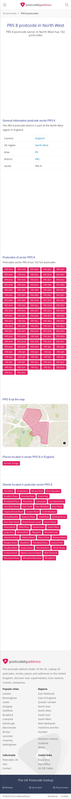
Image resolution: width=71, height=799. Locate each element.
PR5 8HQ (21, 341)
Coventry (8, 740)
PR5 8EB (34, 315)
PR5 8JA (47, 346)
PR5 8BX (22, 300)
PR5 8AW (8, 284)
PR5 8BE (22, 289)
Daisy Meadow (11, 516)
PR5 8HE (9, 336)
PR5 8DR (9, 310)
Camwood (41, 501)
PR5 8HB (47, 331)
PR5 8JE (21, 351)
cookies (64, 796)
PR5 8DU (47, 310)
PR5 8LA (34, 362)
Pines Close (43, 537)
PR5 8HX (22, 346)
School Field (57, 542)
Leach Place (53, 527)
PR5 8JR (21, 357)
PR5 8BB (60, 284)
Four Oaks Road (11, 522)
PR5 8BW (8, 300)
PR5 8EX (9, 331)
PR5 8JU (60, 357)
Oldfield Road (28, 537)
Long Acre (9, 532)
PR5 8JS (34, 357)
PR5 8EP (60, 320)
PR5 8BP (22, 295)
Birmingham (10, 698)
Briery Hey (43, 496)
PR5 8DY (9, 315)
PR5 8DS (22, 310)
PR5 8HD (60, 331)
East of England (47, 698)
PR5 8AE (47, 269)
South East (44, 715)
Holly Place (24, 527)
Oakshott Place (11, 537)
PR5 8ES (34, 326)
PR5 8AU (60, 279)
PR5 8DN (47, 305)
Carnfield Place (56, 501)
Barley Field (37, 491)
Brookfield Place (11, 501)
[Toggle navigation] (5, 5)
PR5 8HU (8, 346)
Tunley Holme (10, 552)
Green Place (50, 522)
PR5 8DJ (21, 305)
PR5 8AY (34, 284)
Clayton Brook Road (13, 511)
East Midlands (46, 693)
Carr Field (27, 506)
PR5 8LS (8, 372)
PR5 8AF (60, 269)
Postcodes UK (10, 759)
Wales (41, 747)
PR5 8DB (34, 300)
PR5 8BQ (34, 295)
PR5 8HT (60, 341)
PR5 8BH (60, 289)
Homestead (38, 527)
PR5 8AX (22, 284)
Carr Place (57, 506)
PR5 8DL (34, 305)
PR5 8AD (34, 269)
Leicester (8, 736)
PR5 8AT (47, 279)
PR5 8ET (47, 326)
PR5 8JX (8, 362)
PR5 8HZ (35, 346)
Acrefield (8, 491)
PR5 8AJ (21, 274)
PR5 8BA (47, 284)
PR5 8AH (8, 274)
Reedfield (24, 542)
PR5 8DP (60, 305)
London (7, 693)
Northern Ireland (48, 738)
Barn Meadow (53, 491)
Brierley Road (27, 496)
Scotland (43, 743)
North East (44, 706)
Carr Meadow (42, 506)
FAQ (5, 764)
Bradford (8, 715)
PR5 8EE (60, 315)
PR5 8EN (47, 320)
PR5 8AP (60, 274)
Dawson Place (28, 516)
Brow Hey (27, 501)
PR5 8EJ (21, 320)
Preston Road (59, 537)
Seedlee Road (10, 547)
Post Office (44, 764)
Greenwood (9, 527)
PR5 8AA (9, 269)
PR (36, 152)
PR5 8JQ (8, 357)
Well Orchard (50, 552)
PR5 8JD (8, 351)
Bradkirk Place (11, 496)
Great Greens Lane (32, 522)
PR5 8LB (47, 362)
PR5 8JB (60, 346)
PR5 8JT (47, 357)
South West (44, 719)
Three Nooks (59, 547)
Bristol (6, 732)
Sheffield (8, 710)
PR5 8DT (35, 310)
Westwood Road (11, 558)
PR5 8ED (47, 315)
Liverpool (8, 719)
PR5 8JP (60, 351)
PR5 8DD (47, 300)
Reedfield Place (40, 542)
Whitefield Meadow (32, 558)
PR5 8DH (8, 305)
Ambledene (22, 491)
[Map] (35, 425)
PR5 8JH (34, 351)
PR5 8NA (21, 372)
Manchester (9, 727)
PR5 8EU (60, 326)
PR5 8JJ (47, 351)
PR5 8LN (60, 367)
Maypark (36, 532)
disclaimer (53, 796)
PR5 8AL (34, 274)
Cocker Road (32, 511)
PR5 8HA (34, 331)
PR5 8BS (47, 295)
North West (41, 145)
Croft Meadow (49, 511)
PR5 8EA (22, 315)
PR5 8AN (47, 274)
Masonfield (22, 532)
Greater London (47, 702)
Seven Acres (27, 547)
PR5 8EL (34, 320)
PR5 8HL (47, 336)
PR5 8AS (34, 279)
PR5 (37, 159)
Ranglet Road (10, 542)
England (40, 138)
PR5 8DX (60, 310)
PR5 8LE (8, 367)
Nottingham (9, 744)
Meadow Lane (51, 532)
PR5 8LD (60, 362)
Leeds (6, 702)
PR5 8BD (8, 289)
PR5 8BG (47, 289)
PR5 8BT (60, 295)
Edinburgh (9, 723)
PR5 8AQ (8, 279)
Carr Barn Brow (11, 506)
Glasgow (7, 706)
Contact (7, 768)
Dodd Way (44, 516)
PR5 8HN (60, 336)
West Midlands (46, 723)
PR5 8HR (35, 341)
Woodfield (50, 558)
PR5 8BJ (8, 295)
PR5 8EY (22, 331)
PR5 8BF (34, 289)
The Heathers (42, 547)
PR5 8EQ (9, 326)
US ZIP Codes (45, 768)
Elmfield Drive (59, 516)
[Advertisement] (35, 77)
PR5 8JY (21, 362)
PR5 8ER (22, 326)
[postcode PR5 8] (36, 5)
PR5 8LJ (34, 367)
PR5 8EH (9, 320)
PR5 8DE (60, 300)
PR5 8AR (22, 279)
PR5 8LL (47, 367)
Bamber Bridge (11, 463)
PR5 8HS (47, 341)
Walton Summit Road (31, 552)
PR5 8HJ (34, 336)
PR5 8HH (21, 336)
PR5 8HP (9, 341)
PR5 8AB (22, 269)
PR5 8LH (22, 367)
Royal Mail (44, 759)
